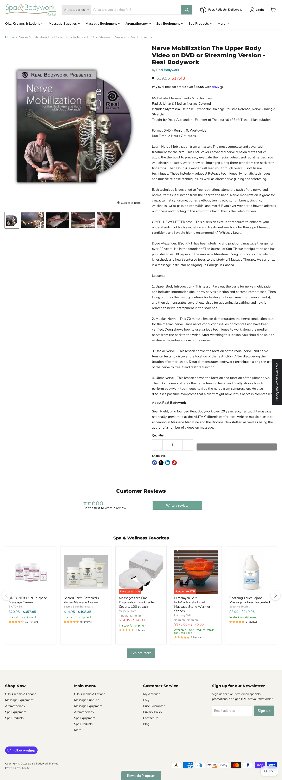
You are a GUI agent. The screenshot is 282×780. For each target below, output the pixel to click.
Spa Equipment (168, 23)
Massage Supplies (63, 23)
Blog (146, 724)
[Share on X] (161, 462)
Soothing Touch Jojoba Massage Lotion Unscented (249, 600)
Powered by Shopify (17, 768)
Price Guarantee (154, 706)
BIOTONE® (16, 607)
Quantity (158, 435)
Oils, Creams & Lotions (23, 23)
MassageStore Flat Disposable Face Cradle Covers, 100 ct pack (136, 602)
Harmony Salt (182, 615)
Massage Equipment (101, 23)
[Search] (186, 9)
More (222, 23)
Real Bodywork (167, 70)
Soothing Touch (238, 607)
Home (9, 37)
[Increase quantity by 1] (188, 445)
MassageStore (127, 611)
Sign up (264, 710)
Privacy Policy (152, 712)
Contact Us (150, 718)
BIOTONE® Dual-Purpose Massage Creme (28, 600)
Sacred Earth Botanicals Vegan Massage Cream (81, 600)
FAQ (146, 700)
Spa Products (199, 23)
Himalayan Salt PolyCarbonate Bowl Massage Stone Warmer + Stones (193, 604)
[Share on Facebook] (154, 462)
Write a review (177, 505)
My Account (151, 694)
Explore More (141, 653)
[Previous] (7, 595)
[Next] (275, 595)
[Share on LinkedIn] (167, 462)
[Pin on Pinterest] (174, 462)
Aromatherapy (137, 23)
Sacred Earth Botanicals (78, 607)
